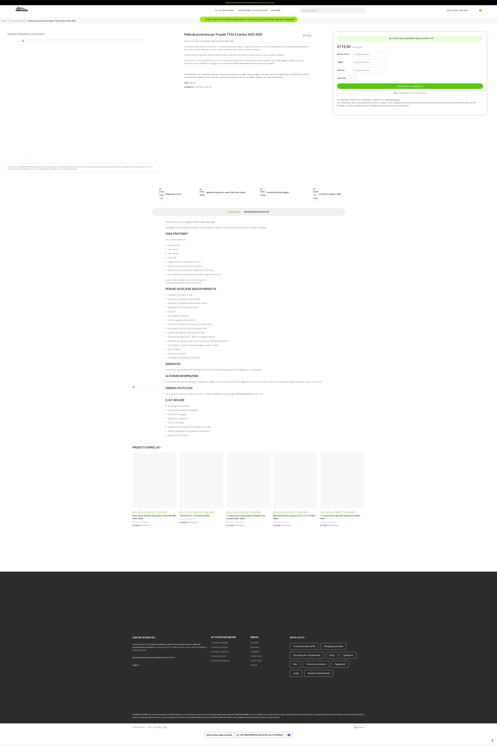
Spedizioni (348, 655)
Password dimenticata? (319, 673)
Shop (331, 655)
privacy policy (358, 566)
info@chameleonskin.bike (148, 657)
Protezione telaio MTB (304, 646)
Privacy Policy (256, 656)
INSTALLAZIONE (243, 394)
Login (296, 673)
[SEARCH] (362, 10)
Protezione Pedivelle (219, 642)
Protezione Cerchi (218, 656)
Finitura (340, 70)
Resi (295, 664)
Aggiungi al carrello (410, 86)
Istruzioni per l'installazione (306, 655)
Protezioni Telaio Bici (203, 87)
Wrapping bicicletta (333, 646)
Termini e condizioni (316, 664)
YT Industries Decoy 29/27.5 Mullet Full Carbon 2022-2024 (245, 515)
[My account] (472, 10)
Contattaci (254, 651)
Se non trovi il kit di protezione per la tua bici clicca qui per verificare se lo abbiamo (249, 19)
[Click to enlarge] (27, 156)
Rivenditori (254, 647)
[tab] (234, 211)
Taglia (340, 62)
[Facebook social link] (134, 668)
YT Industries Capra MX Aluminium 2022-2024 (340, 515)
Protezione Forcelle (219, 647)
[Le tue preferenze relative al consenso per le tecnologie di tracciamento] (492, 740)
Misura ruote (343, 54)
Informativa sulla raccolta (219, 735)
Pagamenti (340, 664)
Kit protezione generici (220, 660)
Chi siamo (254, 642)
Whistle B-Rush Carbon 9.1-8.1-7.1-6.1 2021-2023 (294, 515)
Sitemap (253, 665)
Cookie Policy (256, 660)
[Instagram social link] (137, 668)
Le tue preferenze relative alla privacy (260, 735)
